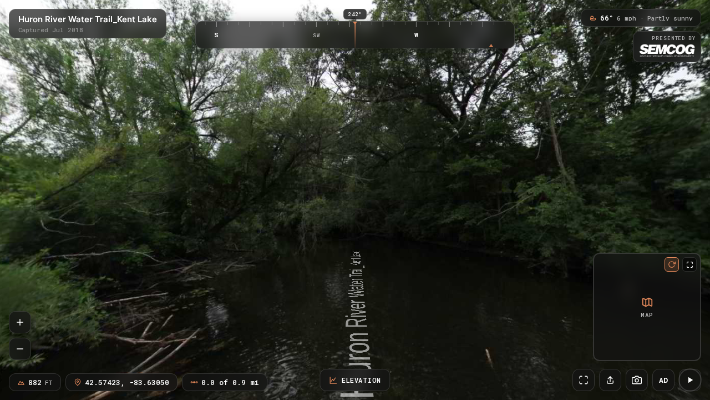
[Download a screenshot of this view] (637, 380)
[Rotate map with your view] (672, 264)
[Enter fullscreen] (583, 380)
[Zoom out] (20, 349)
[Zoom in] (20, 322)
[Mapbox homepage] (603, 350)
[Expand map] (689, 264)
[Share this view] (610, 380)
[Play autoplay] (690, 380)
